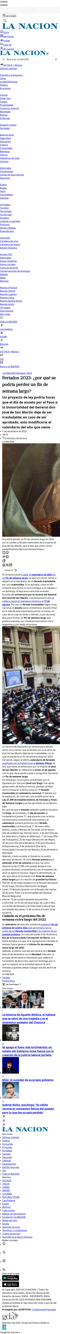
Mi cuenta (8, 49)
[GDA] (10, 1319)
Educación (5, 141)
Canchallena (6, 194)
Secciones (8, 36)
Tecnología (5, 211)
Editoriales (5, 168)
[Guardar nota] (4, 553)
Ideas (3, 277)
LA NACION (8, 373)
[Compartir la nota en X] (7, 565)
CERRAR (4, 2)
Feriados (4, 217)
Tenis (2, 191)
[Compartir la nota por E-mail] (10, 565)
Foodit (6, 40)
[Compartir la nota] (4, 557)
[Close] (4, 1116)
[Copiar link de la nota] (4, 561)
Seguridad (5, 138)
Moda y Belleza (8, 227)
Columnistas (6, 171)
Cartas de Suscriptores (12, 174)
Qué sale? (5, 237)
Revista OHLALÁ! (8, 287)
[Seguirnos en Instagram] (4, 1261)
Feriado (6, 977)
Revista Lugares (8, 294)
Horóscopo (6, 214)
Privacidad (50, 1309)
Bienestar (5, 151)
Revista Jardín (7, 304)
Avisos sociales (8, 264)
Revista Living (7, 297)
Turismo (4, 207)
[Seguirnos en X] (4, 1253)
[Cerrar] (47, 54)
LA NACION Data (8, 81)
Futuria (4, 95)
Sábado (4, 274)
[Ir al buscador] (5, 20)
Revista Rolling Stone (11, 300)
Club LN (7, 44)
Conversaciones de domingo (15, 271)
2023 (29, 373)
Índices (4, 115)
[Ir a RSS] (4, 1270)
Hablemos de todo (10, 158)
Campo (4, 101)
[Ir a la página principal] (30, 28)
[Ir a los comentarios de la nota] (7, 553)
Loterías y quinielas (10, 221)
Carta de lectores (9, 267)
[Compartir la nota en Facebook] (4, 565)
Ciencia (4, 154)
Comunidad (6, 148)
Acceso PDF (6, 254)
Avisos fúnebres (8, 261)
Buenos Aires (7, 134)
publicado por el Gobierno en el (27, 763)
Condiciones (38, 1309)
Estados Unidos (8, 124)
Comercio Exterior (9, 108)
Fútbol (3, 184)
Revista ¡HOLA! (7, 291)
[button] (30, 209)
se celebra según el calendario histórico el (28, 601)
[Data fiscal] (4, 1329)
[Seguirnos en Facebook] (4, 1244)
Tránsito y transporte (11, 75)
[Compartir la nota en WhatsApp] (7, 557)
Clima (3, 78)
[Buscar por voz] (56, 59)
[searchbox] (29, 59)
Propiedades (6, 105)
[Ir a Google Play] (10, 1279)
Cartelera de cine (9, 241)
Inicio (6, 32)
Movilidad (5, 111)
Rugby (3, 188)
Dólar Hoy (5, 98)
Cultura (4, 144)
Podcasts (5, 224)
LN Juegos (5, 204)
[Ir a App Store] (10, 1286)
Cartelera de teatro (10, 244)
